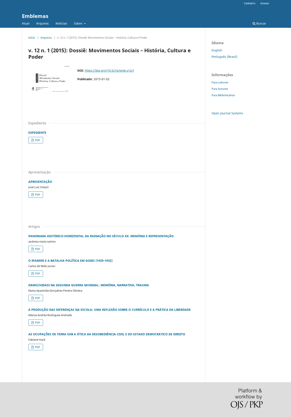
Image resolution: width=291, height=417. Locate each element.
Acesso (264, 3)
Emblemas (35, 15)
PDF (37, 140)
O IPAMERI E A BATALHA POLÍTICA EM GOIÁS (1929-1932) (70, 261)
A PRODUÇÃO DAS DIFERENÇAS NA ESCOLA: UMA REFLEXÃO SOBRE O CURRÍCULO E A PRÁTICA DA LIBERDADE (109, 310)
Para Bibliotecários (223, 95)
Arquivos (42, 23)
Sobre (78, 23)
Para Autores (220, 89)
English (217, 50)
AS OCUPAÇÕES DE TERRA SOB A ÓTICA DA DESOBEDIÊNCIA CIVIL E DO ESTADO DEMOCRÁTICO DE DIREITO (106, 334)
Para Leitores (220, 82)
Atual (25, 23)
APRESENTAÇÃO (40, 182)
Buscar (260, 23)
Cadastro (249, 3)
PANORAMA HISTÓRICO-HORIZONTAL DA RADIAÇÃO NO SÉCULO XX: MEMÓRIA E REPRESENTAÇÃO (101, 236)
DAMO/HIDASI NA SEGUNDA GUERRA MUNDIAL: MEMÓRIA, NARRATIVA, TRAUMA (88, 285)
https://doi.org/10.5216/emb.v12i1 (109, 70)
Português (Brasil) (224, 57)
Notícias (61, 23)
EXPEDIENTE (37, 133)
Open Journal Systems (227, 113)
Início (31, 37)
